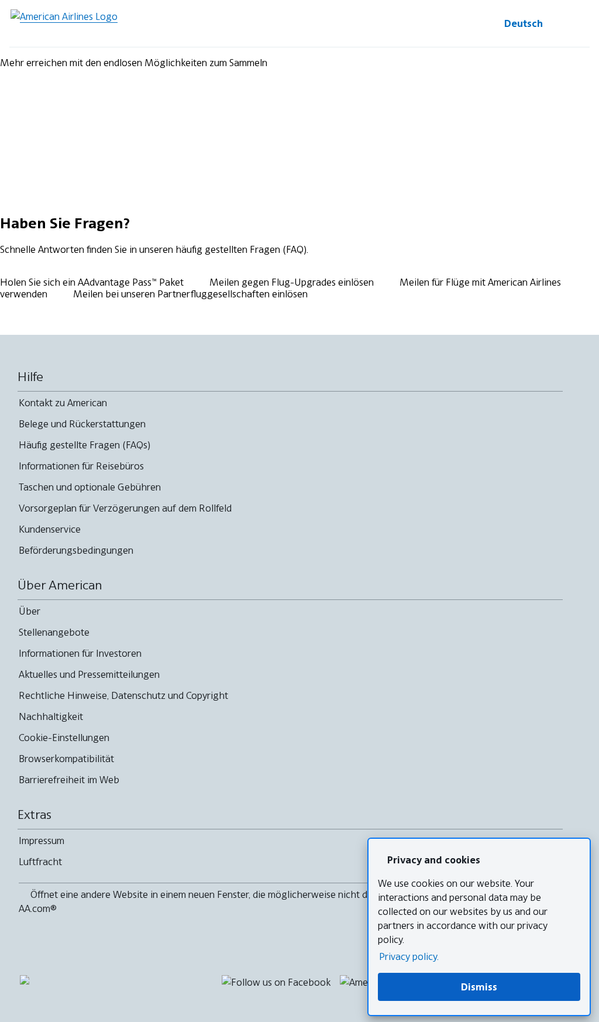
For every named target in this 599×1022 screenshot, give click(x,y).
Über (29, 611)
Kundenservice (50, 529)
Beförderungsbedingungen (76, 550)
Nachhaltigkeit (51, 716)
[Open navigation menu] (576, 23)
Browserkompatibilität (66, 758)
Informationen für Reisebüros (81, 466)
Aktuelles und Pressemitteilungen (89, 674)
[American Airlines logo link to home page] (64, 23)
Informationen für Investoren (80, 653)
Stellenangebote (54, 632)
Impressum (41, 840)
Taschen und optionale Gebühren (90, 487)
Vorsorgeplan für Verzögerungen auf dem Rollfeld (125, 508)
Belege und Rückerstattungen (82, 424)
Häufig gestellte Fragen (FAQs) (84, 445)
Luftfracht (40, 861)
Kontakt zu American (63, 403)
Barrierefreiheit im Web (69, 780)
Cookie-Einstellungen (64, 737)
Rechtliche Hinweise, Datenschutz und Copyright (123, 695)
